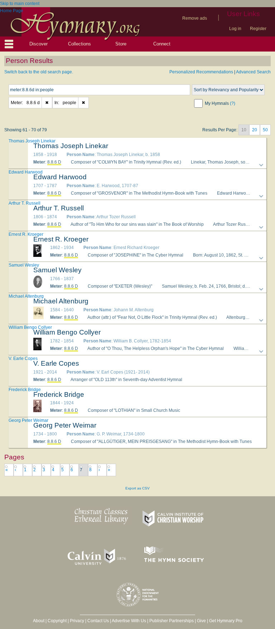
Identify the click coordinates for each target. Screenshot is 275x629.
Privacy (77, 620)
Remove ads (194, 18)
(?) (232, 103)
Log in (235, 28)
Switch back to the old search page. (38, 71)
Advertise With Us (129, 620)
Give (201, 620)
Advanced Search (253, 71)
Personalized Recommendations (201, 71)
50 (265, 129)
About (38, 620)
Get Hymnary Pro (225, 620)
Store (120, 44)
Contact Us (98, 620)
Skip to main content (19, 3)
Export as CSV (137, 488)
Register (258, 28)
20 (254, 129)
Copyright (57, 620)
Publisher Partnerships (171, 620)
